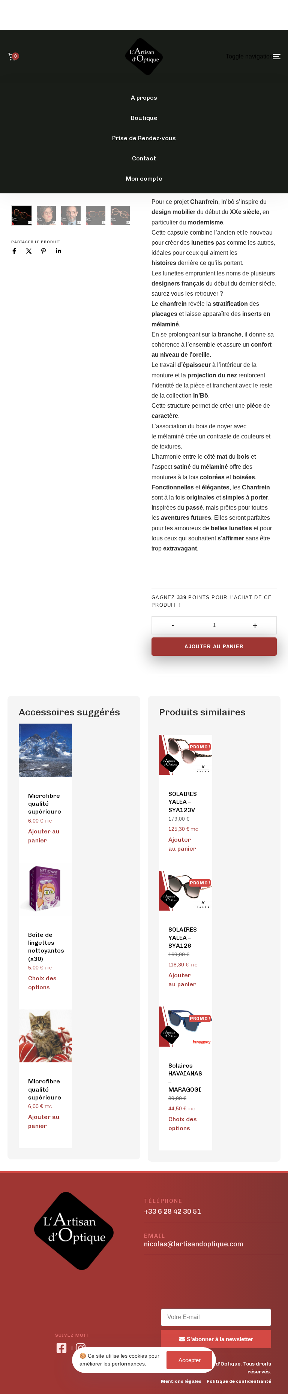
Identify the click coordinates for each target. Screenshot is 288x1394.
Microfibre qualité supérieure (44, 803)
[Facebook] (14, 251)
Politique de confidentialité (239, 1381)
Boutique (144, 117)
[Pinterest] (43, 251)
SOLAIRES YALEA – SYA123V (182, 802)
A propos (144, 97)
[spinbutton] (214, 625)
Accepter (189, 1360)
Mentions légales (181, 1381)
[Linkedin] (59, 251)
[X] (29, 251)
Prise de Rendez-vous (144, 138)
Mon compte (144, 178)
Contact (144, 158)
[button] (44, 836)
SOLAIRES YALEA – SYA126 (182, 937)
